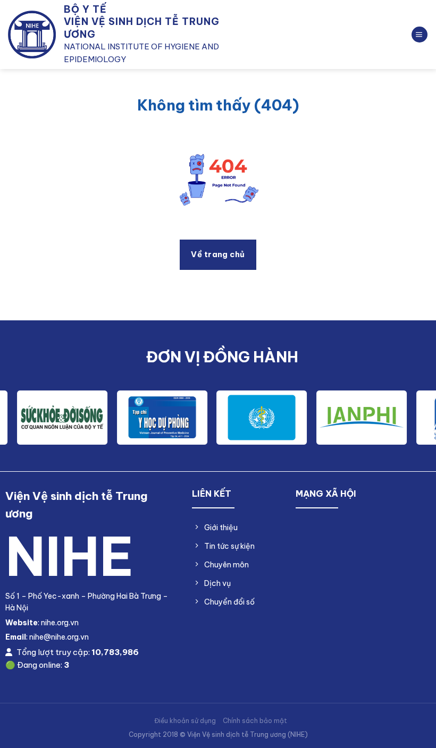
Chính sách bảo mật (255, 721)
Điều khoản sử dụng (185, 721)
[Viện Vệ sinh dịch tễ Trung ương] (32, 35)
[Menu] (419, 35)
